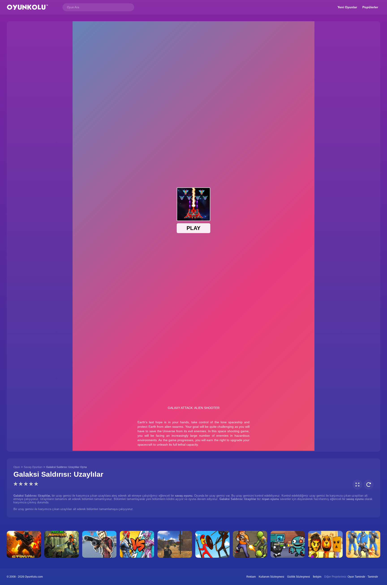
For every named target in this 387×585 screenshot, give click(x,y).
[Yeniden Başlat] (369, 484)
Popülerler (370, 7)
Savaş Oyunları (33, 467)
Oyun (16, 467)
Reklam (251, 576)
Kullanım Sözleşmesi (271, 576)
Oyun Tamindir (356, 576)
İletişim (317, 576)
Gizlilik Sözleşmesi (298, 576)
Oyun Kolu (27, 7)
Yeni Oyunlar (347, 7)
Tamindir (373, 576)
